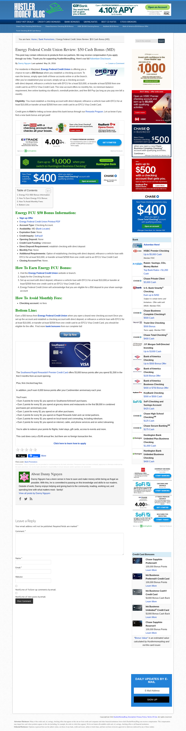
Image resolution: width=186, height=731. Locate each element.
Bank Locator (42, 229)
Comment (20, 531)
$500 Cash (149, 318)
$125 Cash (149, 421)
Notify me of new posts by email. (30, 596)
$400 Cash (149, 338)
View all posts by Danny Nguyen (34, 493)
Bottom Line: (24, 205)
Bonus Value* (141, 638)
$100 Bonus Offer (152, 376)
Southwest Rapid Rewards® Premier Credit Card (44, 372)
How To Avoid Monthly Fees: (31, 201)
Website (19, 576)
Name (18, 558)
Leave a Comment (116, 63)
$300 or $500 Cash (153, 396)
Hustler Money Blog (38, 10)
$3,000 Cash (150, 282)
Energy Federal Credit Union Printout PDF (39, 221)
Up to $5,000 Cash (153, 254)
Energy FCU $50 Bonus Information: (34, 195)
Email (18, 567)
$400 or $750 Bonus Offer (156, 388)
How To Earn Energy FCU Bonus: (33, 198)
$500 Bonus (149, 326)
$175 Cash (149, 429)
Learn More (151, 570)
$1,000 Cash (150, 446)
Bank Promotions (31, 462)
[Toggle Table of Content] (47, 191)
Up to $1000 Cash (152, 351)
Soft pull (39, 236)
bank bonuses (53, 326)
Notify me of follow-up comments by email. (35, 589)
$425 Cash (149, 408)
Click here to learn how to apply (70, 443)
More (43, 456)
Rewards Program (94, 111)
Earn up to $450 (151, 295)
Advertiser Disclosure (100, 58)
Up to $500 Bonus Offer (155, 363)
